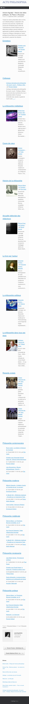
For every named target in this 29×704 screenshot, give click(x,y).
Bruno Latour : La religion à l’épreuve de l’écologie (16, 449)
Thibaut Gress (10, 574)
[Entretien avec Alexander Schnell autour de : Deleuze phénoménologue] (11, 50)
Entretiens (7, 40)
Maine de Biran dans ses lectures (10, 672)
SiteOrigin (13, 701)
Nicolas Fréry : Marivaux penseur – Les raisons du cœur (13, 667)
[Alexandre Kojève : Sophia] (11, 305)
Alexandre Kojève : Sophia (20, 301)
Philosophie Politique (11, 626)
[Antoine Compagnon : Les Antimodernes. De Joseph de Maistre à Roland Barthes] (11, 153)
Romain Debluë (13, 87)
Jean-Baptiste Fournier (21, 383)
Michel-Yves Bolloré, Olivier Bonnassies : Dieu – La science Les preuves (22, 112)
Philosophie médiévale (11, 516)
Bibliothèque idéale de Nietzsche (10, 682)
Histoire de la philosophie (12, 180)
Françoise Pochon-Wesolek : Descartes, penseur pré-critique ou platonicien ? (21, 262)
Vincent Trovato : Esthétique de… (14, 648)
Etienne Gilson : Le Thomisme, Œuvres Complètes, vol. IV (22, 186)
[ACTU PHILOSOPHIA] (14, 2)
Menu (4, 7)
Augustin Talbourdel (11, 583)
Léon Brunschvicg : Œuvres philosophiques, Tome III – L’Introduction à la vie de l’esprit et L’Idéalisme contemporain (15, 468)
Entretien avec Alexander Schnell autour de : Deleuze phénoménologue (22, 46)
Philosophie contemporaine (13, 443)
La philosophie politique (12, 295)
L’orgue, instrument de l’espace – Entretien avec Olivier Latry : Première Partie (22, 409)
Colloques (6, 78)
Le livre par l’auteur (10, 256)
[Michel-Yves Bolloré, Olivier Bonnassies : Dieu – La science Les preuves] (11, 115)
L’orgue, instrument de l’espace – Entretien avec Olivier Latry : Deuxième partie (22, 379)
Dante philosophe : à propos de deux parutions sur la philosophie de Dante (16, 578)
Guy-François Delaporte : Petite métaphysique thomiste (14, 531)
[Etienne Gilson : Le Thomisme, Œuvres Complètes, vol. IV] (11, 190)
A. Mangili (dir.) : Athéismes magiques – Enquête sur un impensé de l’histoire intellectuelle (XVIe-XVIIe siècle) (16, 496)
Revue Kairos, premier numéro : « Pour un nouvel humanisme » (13, 686)
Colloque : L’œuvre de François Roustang (21, 341)
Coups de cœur (9, 143)
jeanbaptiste (21, 16)
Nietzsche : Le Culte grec (12, 614)
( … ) (14, 99)
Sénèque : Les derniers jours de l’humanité (12, 675)
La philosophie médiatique (13, 105)
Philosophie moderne (11, 480)
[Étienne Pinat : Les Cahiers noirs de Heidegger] (11, 228)
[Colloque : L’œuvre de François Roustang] (11, 345)
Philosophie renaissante (12, 553)
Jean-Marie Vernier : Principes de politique (15, 559)
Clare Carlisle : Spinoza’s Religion (15, 504)
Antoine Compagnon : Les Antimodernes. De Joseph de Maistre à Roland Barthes (22, 149)
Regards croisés (9, 373)
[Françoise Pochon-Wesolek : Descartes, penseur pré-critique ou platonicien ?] (11, 265)
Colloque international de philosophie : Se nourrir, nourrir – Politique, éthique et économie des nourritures (16, 84)
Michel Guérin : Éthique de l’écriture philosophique (13, 663)
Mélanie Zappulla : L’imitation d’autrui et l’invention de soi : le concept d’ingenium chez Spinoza (16, 486)
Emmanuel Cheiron (11, 491)
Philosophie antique (10, 590)
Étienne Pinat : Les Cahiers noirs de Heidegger (22, 224)
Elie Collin (23, 189)
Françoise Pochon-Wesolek (22, 266)
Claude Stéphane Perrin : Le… (14, 653)
